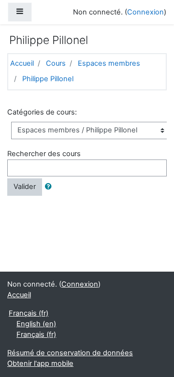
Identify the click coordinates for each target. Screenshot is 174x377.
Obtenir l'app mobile (40, 363)
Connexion (145, 12)
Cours (56, 63)
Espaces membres (109, 63)
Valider (25, 186)
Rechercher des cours (44, 153)
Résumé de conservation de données (70, 352)
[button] (50, 187)
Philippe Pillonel (47, 78)
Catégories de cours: (42, 112)
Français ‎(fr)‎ (28, 313)
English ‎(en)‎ (36, 323)
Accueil (22, 63)
